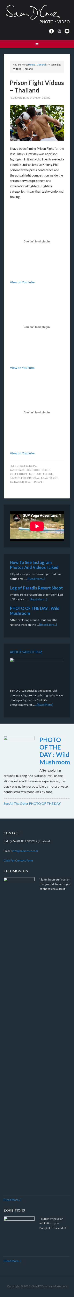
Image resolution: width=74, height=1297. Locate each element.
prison (53, 478)
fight (31, 473)
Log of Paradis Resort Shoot (36, 587)
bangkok (33, 469)
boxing (45, 469)
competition (18, 473)
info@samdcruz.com (25, 851)
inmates (15, 478)
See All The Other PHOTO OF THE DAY (32, 803)
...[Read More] (44, 704)
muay (44, 478)
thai (27, 481)
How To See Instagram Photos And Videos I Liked (34, 565)
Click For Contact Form (18, 860)
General (31, 465)
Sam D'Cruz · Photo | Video (37, 14)
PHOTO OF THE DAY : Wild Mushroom (54, 751)
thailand (37, 481)
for (38, 473)
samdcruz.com (58, 1286)
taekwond (17, 481)
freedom (47, 473)
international (30, 478)
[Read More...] (36, 578)
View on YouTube (22, 282)
